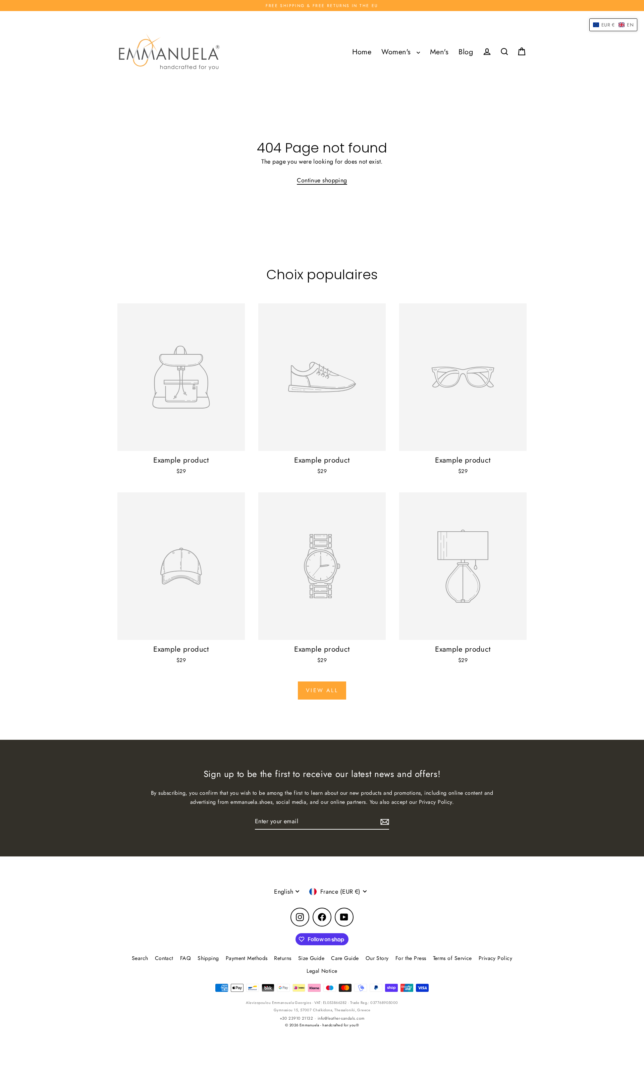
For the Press (410, 958)
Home (362, 52)
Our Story (377, 958)
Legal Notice (322, 971)
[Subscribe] (383, 822)
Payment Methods (247, 958)
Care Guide (345, 958)
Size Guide (311, 958)
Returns (282, 958)
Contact (164, 958)
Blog (466, 52)
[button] (613, 25)
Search (140, 958)
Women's (397, 52)
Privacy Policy (495, 958)
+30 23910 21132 (296, 1018)
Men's (439, 52)
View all (322, 690)
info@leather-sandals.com (341, 1018)
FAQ (185, 958)
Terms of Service (452, 958)
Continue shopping (322, 180)
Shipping (208, 958)
